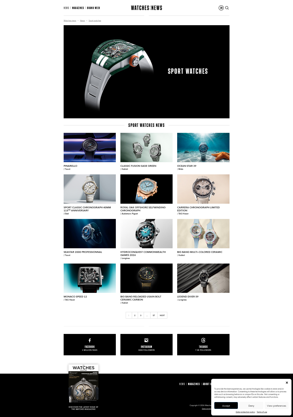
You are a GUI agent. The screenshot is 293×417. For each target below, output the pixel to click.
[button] (286, 382)
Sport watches (95, 20)
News (66, 8)
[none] (221, 8)
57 (154, 315)
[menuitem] (221, 8)
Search (226, 7)
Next (162, 315)
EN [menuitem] (221, 7)
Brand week (93, 8)
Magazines (78, 8)
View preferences (276, 405)
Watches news (70, 20)
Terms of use (262, 411)
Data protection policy (245, 411)
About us (208, 384)
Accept (226, 405)
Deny (251, 405)
